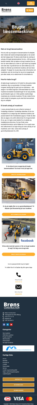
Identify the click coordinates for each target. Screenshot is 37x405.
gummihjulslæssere (7, 131)
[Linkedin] (7, 324)
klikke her (21, 124)
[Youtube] (11, 324)
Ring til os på (18, 280)
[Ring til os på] (18, 274)
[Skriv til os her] (18, 287)
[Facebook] (4, 324)
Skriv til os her (18, 292)
